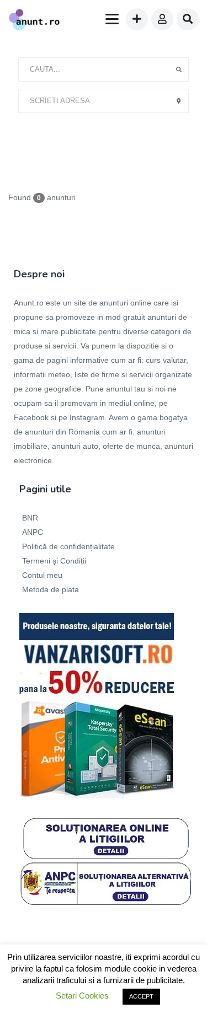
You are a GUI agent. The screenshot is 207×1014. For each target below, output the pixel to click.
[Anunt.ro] (34, 21)
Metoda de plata (50, 589)
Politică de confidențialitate (68, 546)
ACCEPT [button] (141, 996)
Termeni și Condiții (54, 560)
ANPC (32, 532)
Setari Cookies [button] (82, 995)
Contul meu (42, 575)
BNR (30, 517)
